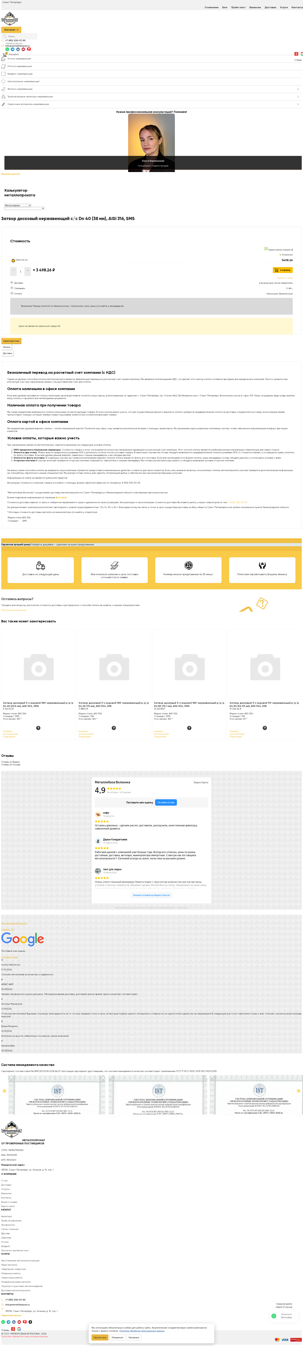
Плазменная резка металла (16, 1282)
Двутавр (5, 1233)
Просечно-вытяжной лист (15, 1250)
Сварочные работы (11, 1278)
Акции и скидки (9, 1202)
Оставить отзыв (9, 957)
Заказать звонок (13, 43)
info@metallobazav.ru (17, 46)
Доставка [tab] (7, 353)
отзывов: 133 (7, 930)
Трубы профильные (11, 1221)
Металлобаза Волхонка (14, 923)
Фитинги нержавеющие (20, 89)
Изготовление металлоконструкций (20, 1261)
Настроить (134, 1337)
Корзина (14, 54)
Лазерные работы (11, 1273)
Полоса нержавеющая (20, 66)
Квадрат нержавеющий (20, 74)
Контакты (6, 1198)
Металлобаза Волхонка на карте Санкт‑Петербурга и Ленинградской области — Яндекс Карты (151, 908)
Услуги (284, 7)
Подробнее (9, 737)
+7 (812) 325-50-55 (237, 502)
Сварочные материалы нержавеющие (28, 104)
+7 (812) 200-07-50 (15, 40)
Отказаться (117, 1337)
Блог (225, 7)
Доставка (270, 7)
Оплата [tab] (6, 347)
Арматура (6, 1216)
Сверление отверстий (13, 1269)
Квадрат (5, 1246)
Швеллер (6, 1238)
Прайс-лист (238, 7)
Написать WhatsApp (286, 1316)
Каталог (10, 29)
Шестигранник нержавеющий (23, 81)
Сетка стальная (9, 1229)
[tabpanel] (151, 427)
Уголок (5, 1242)
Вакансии (255, 7)
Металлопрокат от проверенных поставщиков (23, 1142)
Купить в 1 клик (285, 278)
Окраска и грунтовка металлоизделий (21, 1286)
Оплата (5, 1189)
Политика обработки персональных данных (24, 1336)
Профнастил (8, 1225)
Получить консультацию (14, 610)
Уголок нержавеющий (19, 59)
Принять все (100, 1337)
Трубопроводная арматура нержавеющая (30, 97)
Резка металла (9, 1265)
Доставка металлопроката (15, 1290)
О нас (4, 1181)
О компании (212, 7)
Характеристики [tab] (11, 341)
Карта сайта (8, 1206)
